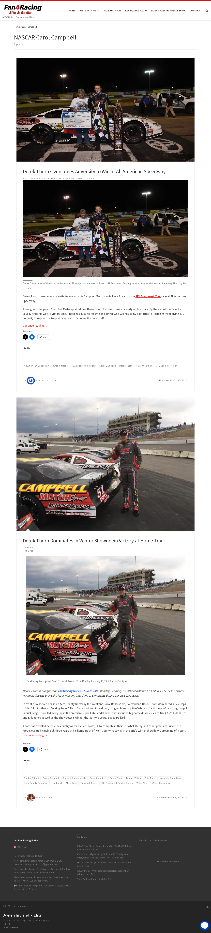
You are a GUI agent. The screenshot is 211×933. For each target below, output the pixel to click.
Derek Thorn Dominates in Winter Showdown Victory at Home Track (94, 540)
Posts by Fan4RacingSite (168, 861)
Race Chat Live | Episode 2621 (28, 856)
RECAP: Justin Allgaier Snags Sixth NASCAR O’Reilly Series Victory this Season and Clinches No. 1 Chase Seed (103, 856)
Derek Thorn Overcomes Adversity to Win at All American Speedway (94, 171)
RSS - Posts (21, 847)
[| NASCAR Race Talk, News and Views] (23, 8)
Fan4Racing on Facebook (153, 840)
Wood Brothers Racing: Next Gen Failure (95, 879)
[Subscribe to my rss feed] (207, 907)
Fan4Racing (44, 797)
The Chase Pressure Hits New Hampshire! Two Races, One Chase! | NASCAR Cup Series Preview (41, 879)
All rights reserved (10, 927)
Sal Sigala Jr (46, 380)
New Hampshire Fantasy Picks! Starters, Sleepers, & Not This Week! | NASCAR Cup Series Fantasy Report (42, 871)
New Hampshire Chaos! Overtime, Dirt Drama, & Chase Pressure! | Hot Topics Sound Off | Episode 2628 (39, 862)
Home (17, 26)
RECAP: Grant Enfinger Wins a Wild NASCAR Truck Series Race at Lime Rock (105, 864)
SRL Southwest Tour (148, 296)
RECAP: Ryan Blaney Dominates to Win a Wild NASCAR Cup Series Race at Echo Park (104, 848)
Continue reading (35, 325)
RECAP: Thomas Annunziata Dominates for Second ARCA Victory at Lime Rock (103, 872)
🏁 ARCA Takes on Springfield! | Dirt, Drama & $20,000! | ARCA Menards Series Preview (42, 887)
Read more (82, 836)
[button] (105, 615)
